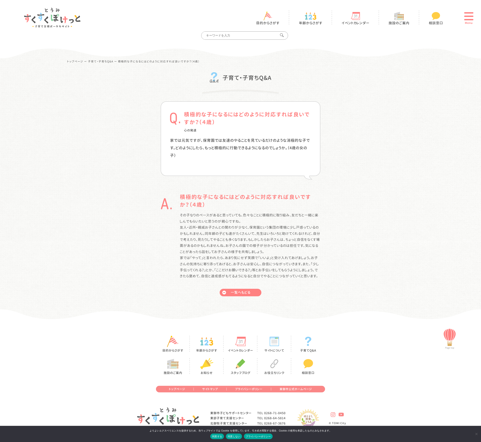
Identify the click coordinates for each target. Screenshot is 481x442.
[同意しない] (476, 434)
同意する (217, 436)
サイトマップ (210, 389)
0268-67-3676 (275, 423)
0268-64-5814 (275, 418)
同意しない (234, 436)
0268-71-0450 (275, 413)
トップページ (75, 61)
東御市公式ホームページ (296, 389)
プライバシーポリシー (248, 389)
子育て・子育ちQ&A (100, 61)
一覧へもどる (240, 292)
